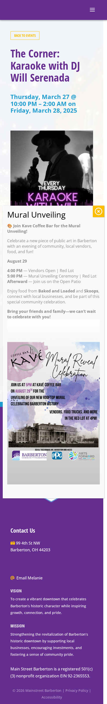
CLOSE (98, 211)
